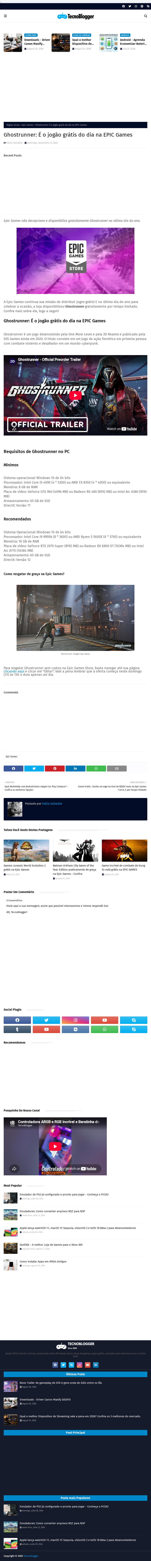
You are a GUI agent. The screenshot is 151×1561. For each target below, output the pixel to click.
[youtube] (104, 1020)
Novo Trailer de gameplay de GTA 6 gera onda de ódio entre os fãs (61, 1382)
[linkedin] (96, 1365)
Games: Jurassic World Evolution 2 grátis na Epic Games (25, 867)
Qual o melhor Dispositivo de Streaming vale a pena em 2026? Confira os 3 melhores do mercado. (83, 42)
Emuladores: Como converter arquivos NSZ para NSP (52, 1211)
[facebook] (123, 6)
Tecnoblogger (30, 1556)
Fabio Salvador (15, 142)
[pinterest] (142, 6)
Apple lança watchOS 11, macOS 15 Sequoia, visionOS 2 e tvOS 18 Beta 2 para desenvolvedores (78, 1228)
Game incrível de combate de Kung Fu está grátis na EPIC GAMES (123, 867)
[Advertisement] (75, 88)
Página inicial (13, 125)
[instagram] (136, 6)
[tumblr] (17, 1029)
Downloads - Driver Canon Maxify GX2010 (37, 42)
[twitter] (130, 6)
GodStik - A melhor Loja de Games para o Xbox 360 (51, 1244)
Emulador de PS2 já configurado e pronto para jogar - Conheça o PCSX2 (64, 1194)
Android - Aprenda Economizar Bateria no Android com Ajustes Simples (133, 42)
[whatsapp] (104, 1029)
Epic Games (27, 125)
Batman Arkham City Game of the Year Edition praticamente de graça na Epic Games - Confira (74, 869)
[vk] (75, 1029)
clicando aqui (14, 671)
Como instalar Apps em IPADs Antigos (43, 1261)
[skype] (147, 6)
